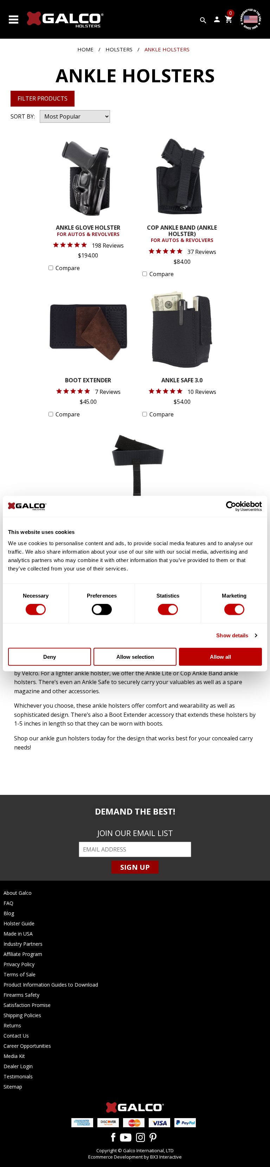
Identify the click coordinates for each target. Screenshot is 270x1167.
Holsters (119, 49)
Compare (68, 268)
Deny (49, 656)
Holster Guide (19, 923)
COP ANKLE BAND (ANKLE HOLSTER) (182, 234)
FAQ (8, 903)
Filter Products (43, 98)
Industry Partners (23, 943)
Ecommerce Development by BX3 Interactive (135, 1157)
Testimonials (18, 1076)
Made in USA (18, 933)
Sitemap (13, 1086)
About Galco (18, 892)
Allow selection (135, 656)
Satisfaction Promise (27, 1005)
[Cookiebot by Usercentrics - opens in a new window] (231, 506)
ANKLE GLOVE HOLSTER (88, 231)
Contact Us (16, 1035)
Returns (12, 1025)
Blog (9, 913)
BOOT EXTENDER (88, 380)
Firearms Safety (21, 994)
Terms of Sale (20, 974)
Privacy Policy (19, 964)
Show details (232, 635)
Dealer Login (18, 1066)
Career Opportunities (27, 1045)
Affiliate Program (23, 954)
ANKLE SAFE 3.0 (181, 380)
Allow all (220, 656)
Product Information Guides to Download (51, 984)
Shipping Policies (22, 1015)
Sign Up (135, 867)
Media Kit (14, 1056)
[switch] (102, 609)
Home (85, 49)
